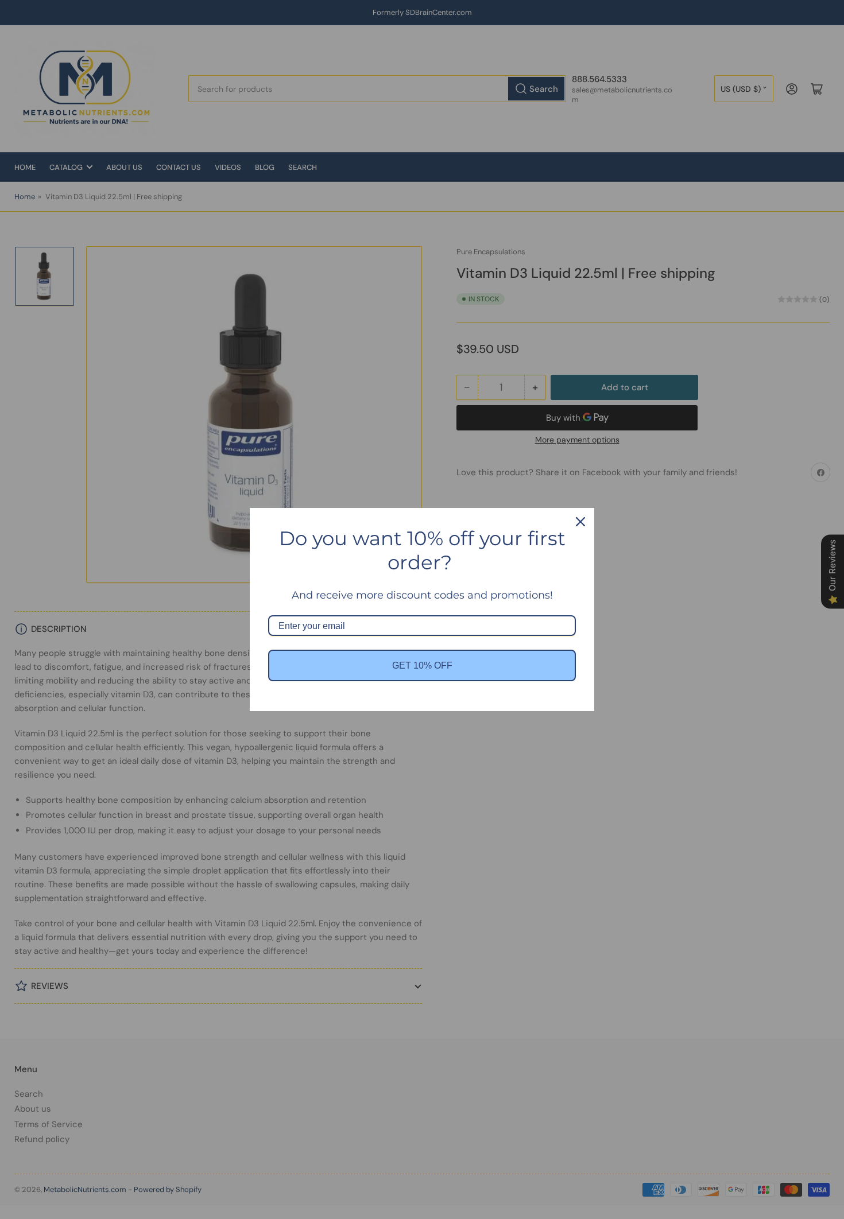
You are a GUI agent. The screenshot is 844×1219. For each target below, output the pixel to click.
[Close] (580, 521)
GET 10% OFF (422, 665)
